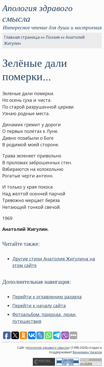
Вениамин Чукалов (87, 352)
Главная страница (22, 37)
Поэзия (53, 37)
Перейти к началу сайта (39, 305)
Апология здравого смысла (37, 13)
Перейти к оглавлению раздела (47, 297)
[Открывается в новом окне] (44, 364)
